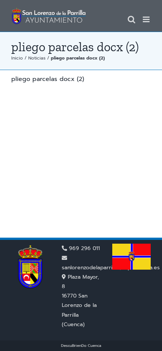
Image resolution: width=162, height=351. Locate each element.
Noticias (37, 58)
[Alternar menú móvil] (147, 19)
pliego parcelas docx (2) (47, 79)
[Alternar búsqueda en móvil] (131, 19)
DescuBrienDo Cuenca (81, 345)
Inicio (17, 58)
